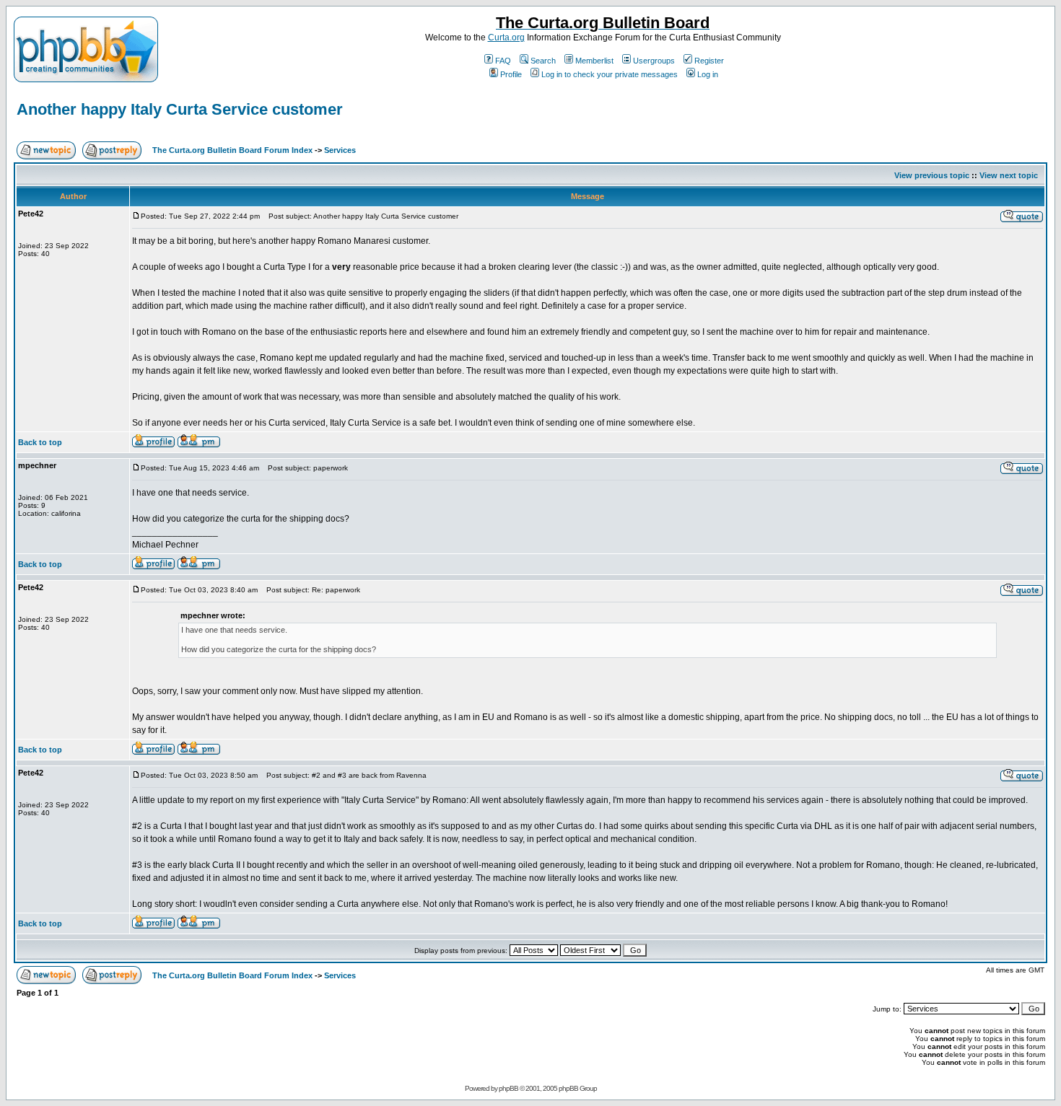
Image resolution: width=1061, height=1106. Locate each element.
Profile (511, 74)
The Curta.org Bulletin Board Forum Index (232, 150)
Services (340, 150)
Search (543, 60)
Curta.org (506, 37)
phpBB (508, 1088)
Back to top (40, 442)
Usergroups (654, 60)
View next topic (1008, 175)
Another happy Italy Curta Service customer (180, 109)
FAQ (503, 60)
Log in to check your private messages (609, 74)
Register (709, 60)
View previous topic (931, 175)
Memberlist (594, 60)
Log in (707, 74)
